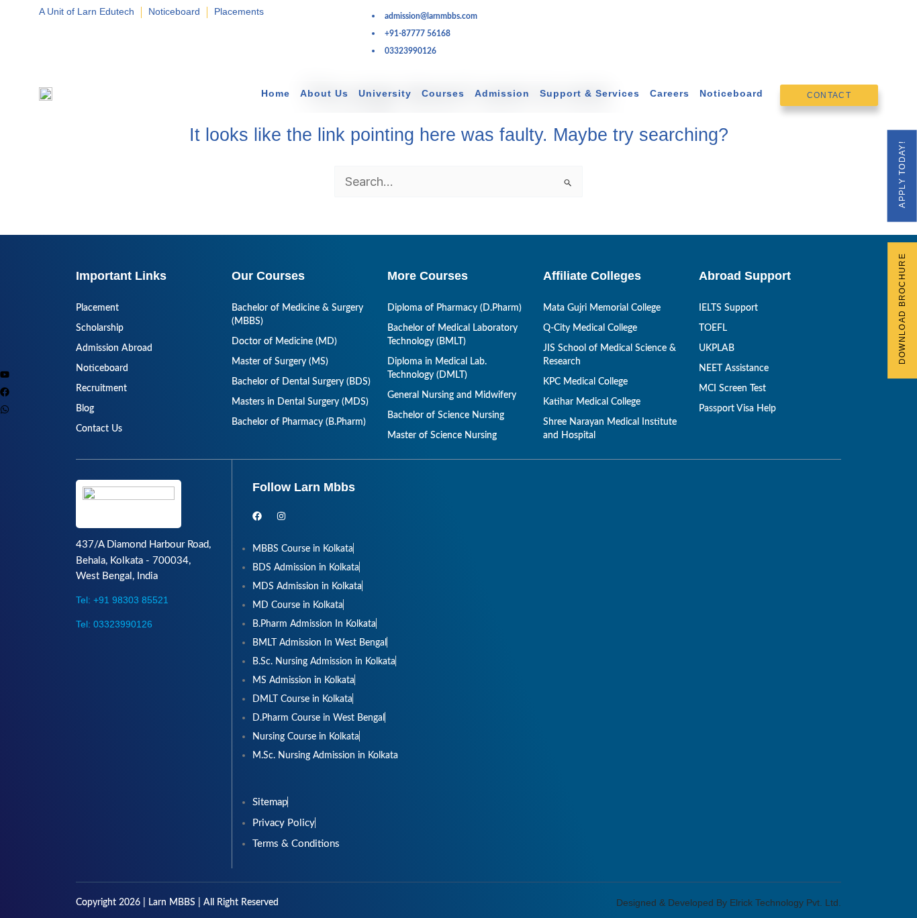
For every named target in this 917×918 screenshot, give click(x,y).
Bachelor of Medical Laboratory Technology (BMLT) (452, 334)
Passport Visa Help (737, 408)
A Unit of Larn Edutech (86, 11)
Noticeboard (174, 11)
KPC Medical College (585, 382)
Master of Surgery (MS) (280, 361)
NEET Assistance (734, 368)
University (385, 93)
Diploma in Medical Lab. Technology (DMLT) (437, 368)
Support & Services (590, 93)
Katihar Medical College (591, 402)
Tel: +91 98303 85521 (122, 600)
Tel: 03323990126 (114, 624)
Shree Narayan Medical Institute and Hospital (610, 428)
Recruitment (101, 388)
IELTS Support (728, 308)
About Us (324, 93)
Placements (239, 11)
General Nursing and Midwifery (451, 395)
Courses (443, 93)
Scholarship (100, 328)
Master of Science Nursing (442, 435)
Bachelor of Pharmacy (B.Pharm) (299, 422)
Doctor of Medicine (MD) (284, 341)
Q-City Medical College (590, 328)
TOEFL (713, 328)
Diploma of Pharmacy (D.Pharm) (454, 308)
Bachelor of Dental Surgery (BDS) (301, 382)
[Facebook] (4, 392)
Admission (502, 93)
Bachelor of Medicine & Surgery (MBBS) (297, 314)
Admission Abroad (114, 348)
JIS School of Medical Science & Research (609, 355)
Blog (85, 408)
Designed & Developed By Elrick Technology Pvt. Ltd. (728, 902)
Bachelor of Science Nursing (445, 415)
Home (275, 93)
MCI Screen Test (732, 388)
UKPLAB (716, 348)
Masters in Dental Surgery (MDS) (300, 402)
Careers (669, 93)
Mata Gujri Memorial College (602, 308)
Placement (97, 308)
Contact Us (99, 429)
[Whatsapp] (4, 409)
